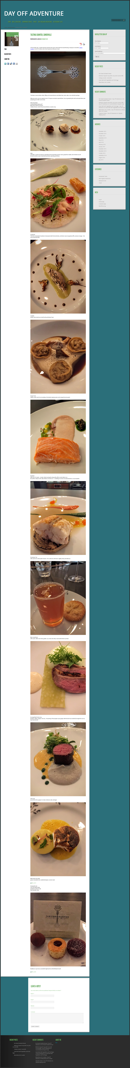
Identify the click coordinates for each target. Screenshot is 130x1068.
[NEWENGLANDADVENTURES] (45, 22)
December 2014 (102, 148)
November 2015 (102, 133)
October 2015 (102, 135)
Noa (56, 1042)
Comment (33, 1012)
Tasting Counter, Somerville (105, 78)
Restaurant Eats (11, 27)
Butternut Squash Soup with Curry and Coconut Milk (111, 75)
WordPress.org (102, 206)
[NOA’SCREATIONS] (17, 22)
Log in (100, 199)
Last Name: (98, 46)
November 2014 (102, 151)
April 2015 (101, 142)
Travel (100, 183)
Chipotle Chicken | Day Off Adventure (108, 113)
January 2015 (102, 146)
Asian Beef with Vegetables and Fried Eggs (108, 80)
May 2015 (101, 140)
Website (32, 1005)
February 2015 (102, 144)
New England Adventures (105, 178)
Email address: (98, 51)
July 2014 (101, 159)
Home (5, 27)
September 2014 (103, 155)
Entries (101, 201)
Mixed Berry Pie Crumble (104, 82)
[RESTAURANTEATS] (58, 22)
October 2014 (102, 153)
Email (32, 999)
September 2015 (103, 138)
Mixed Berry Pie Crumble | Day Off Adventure (109, 109)
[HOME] (9, 22)
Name (32, 993)
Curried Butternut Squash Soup (116, 104)
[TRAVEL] (35, 22)
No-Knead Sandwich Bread (105, 73)
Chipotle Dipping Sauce (41, 1062)
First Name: (98, 41)
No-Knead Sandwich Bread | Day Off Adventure (110, 99)
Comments (102, 204)
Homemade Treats (103, 176)
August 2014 (102, 157)
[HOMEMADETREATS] (27, 22)
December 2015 (102, 131)
